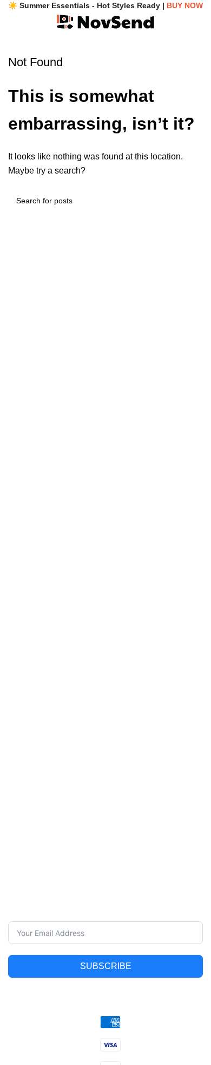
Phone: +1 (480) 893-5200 (53, 677)
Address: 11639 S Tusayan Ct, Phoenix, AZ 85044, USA (103, 695)
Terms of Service (134, 775)
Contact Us (27, 775)
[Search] (177, 22)
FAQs (17, 794)
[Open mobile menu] (12, 22)
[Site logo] (105, 20)
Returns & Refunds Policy (149, 812)
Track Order (28, 812)
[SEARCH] (190, 200)
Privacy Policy (129, 757)
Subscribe (105, 966)
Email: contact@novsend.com (59, 659)
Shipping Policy (131, 794)
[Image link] (105, 605)
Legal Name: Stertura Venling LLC (66, 640)
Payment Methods (137, 830)
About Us (23, 757)
